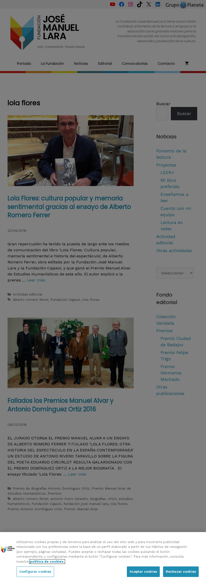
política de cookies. (47, 561)
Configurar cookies (35, 571)
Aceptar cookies (143, 571)
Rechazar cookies (181, 571)
